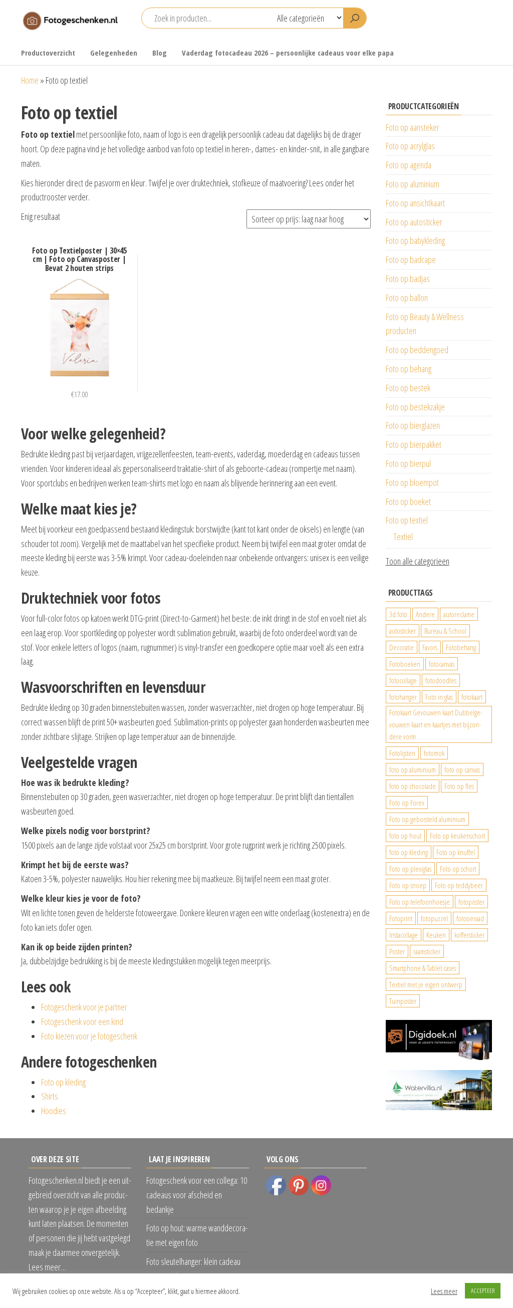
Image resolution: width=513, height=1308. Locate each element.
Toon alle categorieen (417, 561)
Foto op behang (408, 369)
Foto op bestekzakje (415, 407)
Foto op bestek (408, 388)
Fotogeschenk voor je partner (84, 1007)
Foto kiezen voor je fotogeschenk (89, 1036)
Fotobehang (461, 647)
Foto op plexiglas (410, 869)
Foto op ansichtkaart (415, 203)
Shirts (49, 1096)
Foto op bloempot (412, 482)
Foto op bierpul (408, 463)
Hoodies (53, 1111)
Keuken (436, 935)
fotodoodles (440, 680)
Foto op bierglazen (413, 425)
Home (30, 80)
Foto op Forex (406, 803)
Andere (425, 614)
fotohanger (403, 697)
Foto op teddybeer (459, 885)
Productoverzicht (48, 53)
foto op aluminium (412, 769)
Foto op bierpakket (413, 444)
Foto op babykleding (415, 240)
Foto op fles (459, 786)
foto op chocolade (412, 786)
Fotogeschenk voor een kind (82, 1021)
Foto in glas (439, 697)
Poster (397, 951)
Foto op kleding (63, 1082)
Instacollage (403, 935)
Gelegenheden (113, 53)
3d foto (398, 614)
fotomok (434, 753)
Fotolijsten (402, 753)
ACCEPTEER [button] (482, 1290)
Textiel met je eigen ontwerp (425, 984)
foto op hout (405, 836)
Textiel (403, 537)
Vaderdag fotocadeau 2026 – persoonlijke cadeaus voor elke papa (288, 53)
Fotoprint (400, 918)
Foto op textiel (407, 520)
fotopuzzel (434, 918)
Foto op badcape (411, 259)
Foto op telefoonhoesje (419, 902)
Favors (429, 647)
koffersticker (469, 935)
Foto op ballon (407, 298)
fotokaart (471, 697)
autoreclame (458, 614)
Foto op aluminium (412, 184)
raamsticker (426, 951)
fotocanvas (441, 664)
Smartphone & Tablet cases (422, 968)
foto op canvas (462, 769)
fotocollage (403, 680)
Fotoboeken (404, 664)
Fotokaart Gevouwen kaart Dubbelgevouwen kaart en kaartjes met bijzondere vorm (435, 724)
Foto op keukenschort (457, 836)
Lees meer (444, 1290)
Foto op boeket (408, 501)
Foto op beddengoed (417, 350)
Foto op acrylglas (410, 146)
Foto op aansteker (412, 127)
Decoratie (401, 647)
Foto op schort (458, 869)
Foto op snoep (407, 885)
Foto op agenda (408, 165)
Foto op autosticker (414, 222)
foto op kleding (408, 852)
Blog (159, 53)
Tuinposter (402, 1001)
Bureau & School (445, 631)
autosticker (402, 631)
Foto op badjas (408, 279)
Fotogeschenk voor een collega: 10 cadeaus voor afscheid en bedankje (196, 1194)
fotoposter (471, 902)
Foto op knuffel (455, 852)
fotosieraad (470, 918)
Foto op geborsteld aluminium (427, 819)
